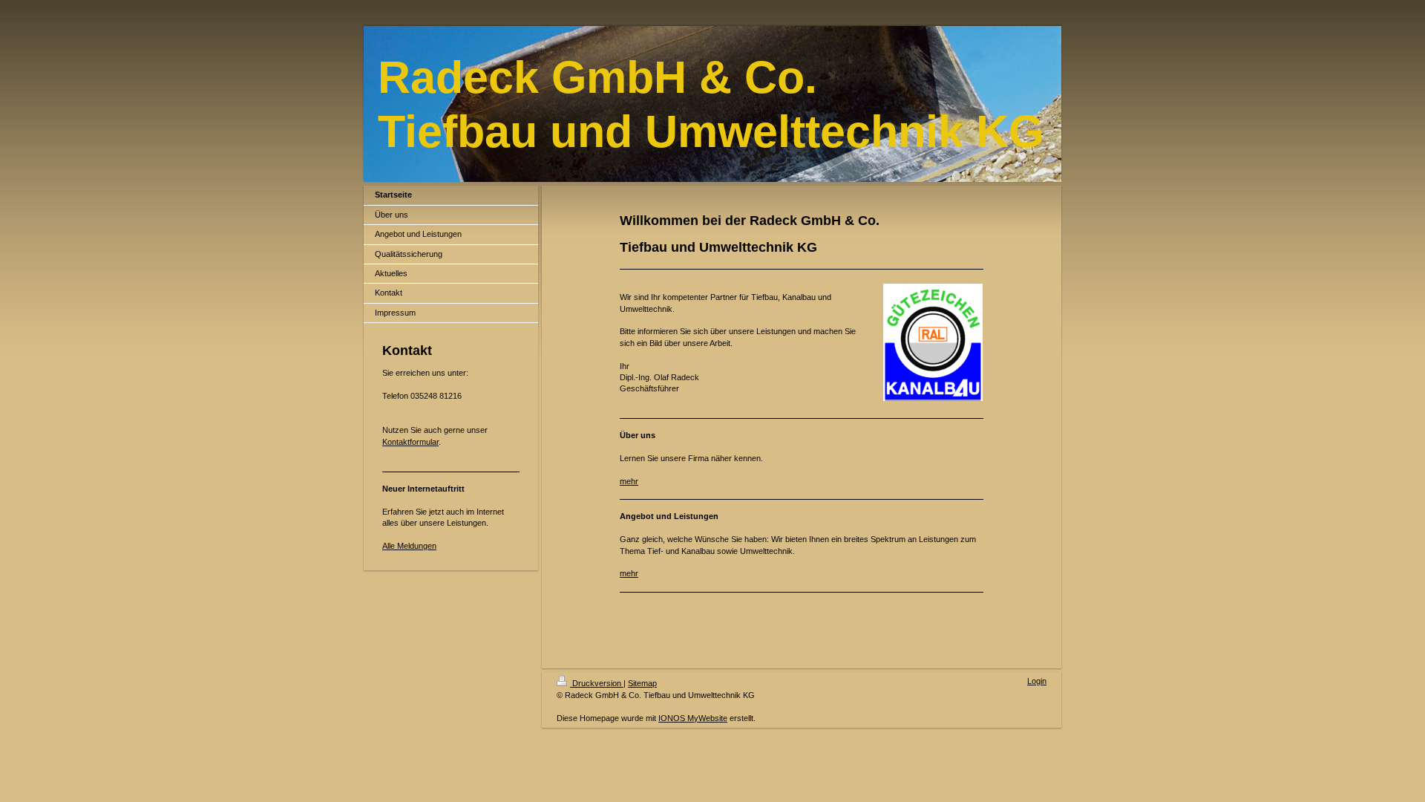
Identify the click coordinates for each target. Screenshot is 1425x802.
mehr (629, 481)
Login (1036, 681)
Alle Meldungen (409, 545)
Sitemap (642, 683)
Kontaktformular (410, 441)
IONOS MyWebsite (692, 718)
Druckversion (596, 683)
